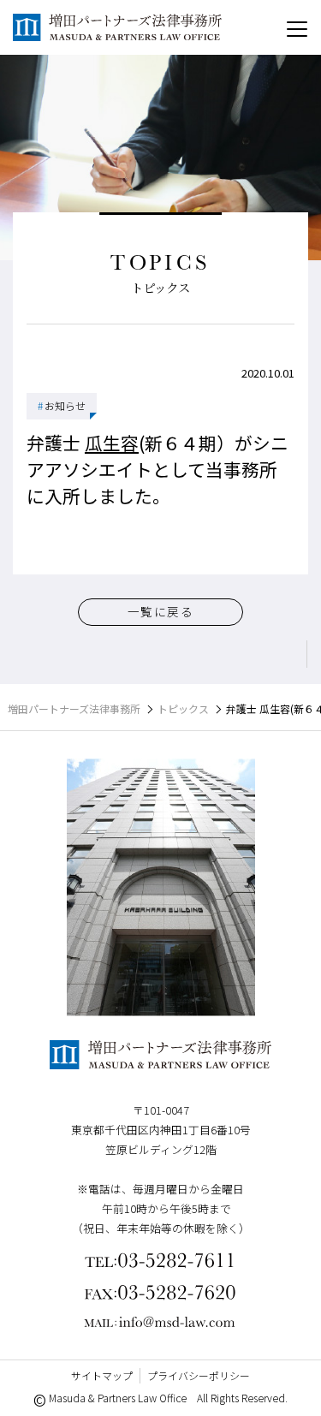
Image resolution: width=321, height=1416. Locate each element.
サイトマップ (102, 1375)
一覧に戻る (160, 611)
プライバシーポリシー (198, 1375)
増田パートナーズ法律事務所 (74, 708)
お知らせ (62, 405)
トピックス (183, 708)
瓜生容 (112, 442)
